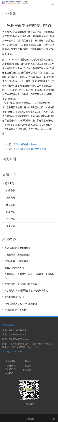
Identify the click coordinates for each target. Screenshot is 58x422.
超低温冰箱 (10, 360)
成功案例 (10, 204)
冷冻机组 (9, 373)
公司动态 (26, 360)
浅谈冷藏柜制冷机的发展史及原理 (29, 148)
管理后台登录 (8, 325)
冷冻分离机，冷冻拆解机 (11, 367)
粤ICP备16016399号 (12, 351)
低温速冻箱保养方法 (14, 267)
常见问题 (26, 370)
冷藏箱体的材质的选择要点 (17, 254)
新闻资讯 (10, 197)
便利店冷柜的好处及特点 (25, 144)
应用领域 (10, 211)
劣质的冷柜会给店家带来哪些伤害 (20, 283)
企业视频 (10, 218)
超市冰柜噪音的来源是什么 (17, 261)
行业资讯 (9, 183)
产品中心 (10, 190)
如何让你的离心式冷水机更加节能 (20, 303)
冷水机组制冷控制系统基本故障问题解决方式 (26, 290)
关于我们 (10, 226)
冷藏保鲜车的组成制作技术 (17, 247)
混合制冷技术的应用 (14, 296)
